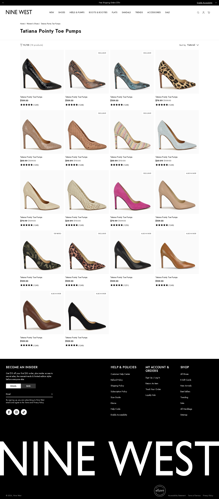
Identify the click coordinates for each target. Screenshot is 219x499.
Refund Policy (117, 379)
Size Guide (116, 397)
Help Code (115, 409)
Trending (184, 397)
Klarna (113, 403)
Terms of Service (194, 495)
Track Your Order (153, 389)
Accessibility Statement (177, 495)
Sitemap (183, 414)
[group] (109, 2)
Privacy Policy (208, 495)
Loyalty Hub (151, 395)
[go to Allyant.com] (160, 491)
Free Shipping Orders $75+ (109, 2)
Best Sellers (185, 391)
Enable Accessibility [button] (204, 2)
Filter (33, 45)
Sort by (182, 45)
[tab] (13, 386)
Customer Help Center (120, 374)
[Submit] (52, 394)
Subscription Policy (119, 391)
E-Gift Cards (185, 379)
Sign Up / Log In (153, 377)
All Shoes (184, 374)
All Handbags (186, 408)
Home (22, 24)
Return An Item (152, 383)
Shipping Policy (117, 385)
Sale (182, 403)
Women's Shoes (33, 24)
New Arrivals (185, 385)
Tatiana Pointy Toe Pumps (31, 96)
